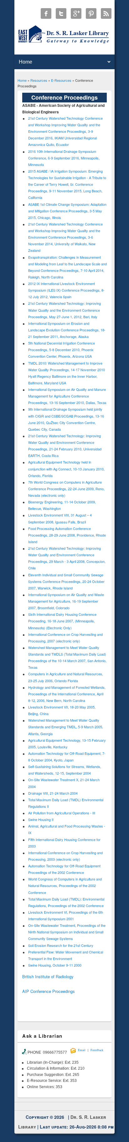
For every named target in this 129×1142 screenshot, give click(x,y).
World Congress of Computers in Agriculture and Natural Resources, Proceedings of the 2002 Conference (65, 885)
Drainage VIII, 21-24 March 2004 (53, 793)
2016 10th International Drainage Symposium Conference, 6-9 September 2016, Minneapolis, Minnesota (64, 158)
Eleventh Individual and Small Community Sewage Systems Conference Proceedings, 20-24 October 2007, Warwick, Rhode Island (66, 581)
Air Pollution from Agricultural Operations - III (61, 812)
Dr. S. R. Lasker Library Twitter (61, 13)
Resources (38, 80)
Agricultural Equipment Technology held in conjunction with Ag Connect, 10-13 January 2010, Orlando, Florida (66, 468)
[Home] (65, 43)
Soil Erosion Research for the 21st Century (60, 945)
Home (22, 80)
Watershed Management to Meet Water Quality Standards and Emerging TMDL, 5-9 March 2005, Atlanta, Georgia (65, 727)
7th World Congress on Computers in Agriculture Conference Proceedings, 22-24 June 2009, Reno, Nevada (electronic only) (66, 489)
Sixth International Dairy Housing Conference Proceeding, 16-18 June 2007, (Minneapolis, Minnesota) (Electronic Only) (62, 621)
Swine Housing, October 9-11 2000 (54, 965)
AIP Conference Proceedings (48, 991)
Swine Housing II (41, 819)
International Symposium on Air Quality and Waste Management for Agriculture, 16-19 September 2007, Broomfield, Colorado (66, 601)
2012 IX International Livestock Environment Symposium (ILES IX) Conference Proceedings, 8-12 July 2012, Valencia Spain (66, 290)
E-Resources (61, 80)
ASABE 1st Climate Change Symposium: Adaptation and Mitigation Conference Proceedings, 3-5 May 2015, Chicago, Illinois (67, 211)
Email (81, 1050)
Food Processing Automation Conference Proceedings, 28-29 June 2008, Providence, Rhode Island (67, 535)
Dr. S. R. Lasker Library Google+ (76, 13)
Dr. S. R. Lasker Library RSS (106, 13)
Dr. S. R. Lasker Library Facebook (46, 13)
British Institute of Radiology (48, 976)
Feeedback (96, 1050)
